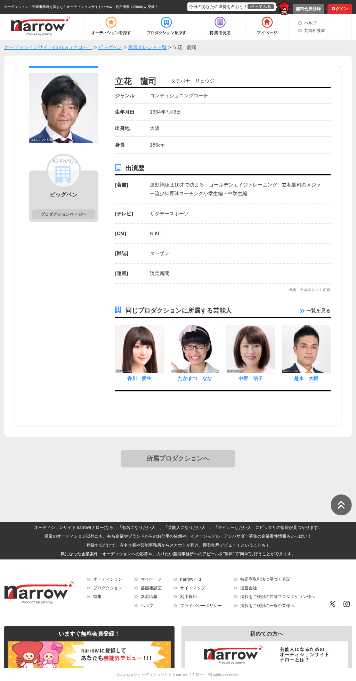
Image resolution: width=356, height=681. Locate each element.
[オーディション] (111, 26)
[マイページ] (267, 26)
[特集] (220, 26)
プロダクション (107, 588)
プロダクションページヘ (64, 214)
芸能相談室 (314, 30)
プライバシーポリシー (201, 605)
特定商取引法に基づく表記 (265, 579)
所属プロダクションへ (178, 458)
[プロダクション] (166, 26)
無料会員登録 (308, 8)
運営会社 (248, 588)
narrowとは (191, 579)
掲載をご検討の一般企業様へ (267, 605)
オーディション (107, 579)
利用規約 (188, 596)
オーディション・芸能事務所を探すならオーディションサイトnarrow (58, 7)
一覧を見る (318, 310)
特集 (97, 596)
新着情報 (149, 596)
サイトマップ (192, 588)
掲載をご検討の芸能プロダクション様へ (277, 596)
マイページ (151, 579)
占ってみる (260, 6)
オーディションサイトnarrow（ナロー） (172, 674)
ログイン (339, 8)
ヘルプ (310, 22)
